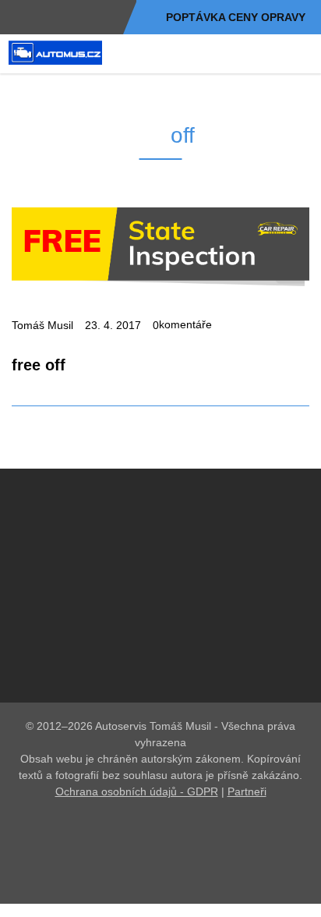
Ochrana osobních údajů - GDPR (136, 822)
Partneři (247, 822)
